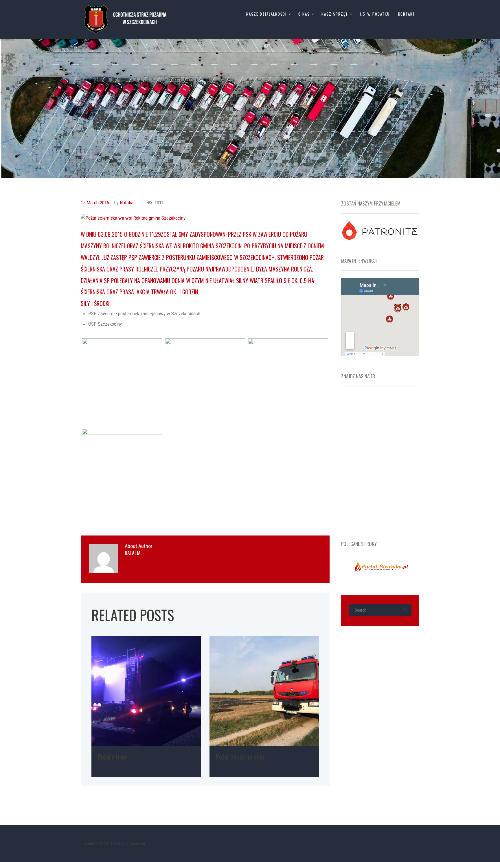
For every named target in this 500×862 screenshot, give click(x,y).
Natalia (126, 203)
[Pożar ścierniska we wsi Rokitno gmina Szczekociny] (205, 218)
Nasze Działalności (266, 14)
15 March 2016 (95, 203)
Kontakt (406, 14)
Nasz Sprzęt (334, 14)
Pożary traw (112, 756)
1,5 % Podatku (375, 14)
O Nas (304, 14)
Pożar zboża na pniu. (240, 756)
